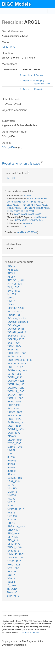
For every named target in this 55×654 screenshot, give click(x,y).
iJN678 (11, 464)
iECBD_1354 (14, 346)
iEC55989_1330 (16, 335)
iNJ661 (11, 505)
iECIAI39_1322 (15, 380)
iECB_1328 (13, 342)
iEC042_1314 (14, 311)
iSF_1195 (12, 536)
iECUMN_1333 (15, 429)
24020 (17, 214)
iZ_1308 (11, 585)
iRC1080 (12, 516)
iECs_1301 (13, 408)
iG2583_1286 (14, 446)
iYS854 (11, 581)
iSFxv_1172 (8, 46)
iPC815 (11, 512)
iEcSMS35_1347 (16, 422)
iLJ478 (10, 484)
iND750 (11, 498)
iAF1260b (12, 269)
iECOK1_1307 (15, 398)
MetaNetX (21, 232)
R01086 (27, 195)
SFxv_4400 (8, 147)
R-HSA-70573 (26, 204)
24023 (38, 214)
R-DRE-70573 (35, 201)
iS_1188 (11, 519)
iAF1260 (11, 266)
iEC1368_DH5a (15, 328)
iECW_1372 (13, 432)
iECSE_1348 (14, 415)
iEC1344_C (13, 314)
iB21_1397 (13, 287)
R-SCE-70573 (13, 207)
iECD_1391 (13, 349)
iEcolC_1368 (14, 401)
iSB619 (11, 522)
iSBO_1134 (13, 529)
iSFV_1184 (13, 540)
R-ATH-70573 (33, 198)
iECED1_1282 (15, 366)
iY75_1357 (13, 568)
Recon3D (12, 592)
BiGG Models (16, 3)
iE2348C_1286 (15, 307)
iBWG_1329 (13, 290)
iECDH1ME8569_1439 (19, 359)
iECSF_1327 (14, 418)
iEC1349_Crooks (16, 318)
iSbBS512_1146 (16, 526)
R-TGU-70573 (13, 210)
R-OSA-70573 (40, 204)
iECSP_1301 (14, 425)
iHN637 (11, 450)
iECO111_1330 (15, 391)
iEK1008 (11, 436)
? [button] (41, 163)
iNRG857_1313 (15, 509)
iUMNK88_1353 (16, 557)
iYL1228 (11, 571)
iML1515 (12, 488)
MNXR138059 (40, 217)
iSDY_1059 (13, 533)
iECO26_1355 (15, 394)
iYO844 (11, 574)
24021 (24, 214)
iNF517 (11, 502)
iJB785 (11, 457)
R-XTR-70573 (27, 210)
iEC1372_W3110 (16, 332)
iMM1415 (12, 491)
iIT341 (10, 453)
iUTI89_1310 (14, 561)
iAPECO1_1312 (16, 280)
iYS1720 (11, 578)
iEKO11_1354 (15, 439)
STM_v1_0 (13, 595)
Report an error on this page (21, 163)
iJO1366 (11, 470)
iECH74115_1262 (17, 370)
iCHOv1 (11, 297)
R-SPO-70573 (28, 207)
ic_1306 (11, 294)
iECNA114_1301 (16, 384)
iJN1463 (11, 460)
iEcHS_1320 (14, 373)
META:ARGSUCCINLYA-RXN (29, 220)
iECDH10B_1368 (16, 353)
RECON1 (12, 588)
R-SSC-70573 (42, 207)
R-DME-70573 (21, 201)
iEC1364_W (13, 325)
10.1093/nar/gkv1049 (30, 632)
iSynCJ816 (13, 550)
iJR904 (11, 474)
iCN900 (11, 304)
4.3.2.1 (22, 226)
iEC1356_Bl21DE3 (17, 321)
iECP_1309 (13, 405)
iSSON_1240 (14, 547)
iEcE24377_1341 (16, 363)
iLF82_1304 (13, 481)
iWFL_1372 (13, 564)
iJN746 (11, 467)
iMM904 (11, 495)
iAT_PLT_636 (14, 283)
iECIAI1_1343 (14, 377)
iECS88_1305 (15, 412)
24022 (31, 214)
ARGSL (11, 178)
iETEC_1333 (14, 443)
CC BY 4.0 (32, 232)
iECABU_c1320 (15, 339)
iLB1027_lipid (14, 477)
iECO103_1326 (15, 387)
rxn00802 (27, 223)
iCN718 (11, 301)
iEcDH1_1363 (15, 356)
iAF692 (11, 273)
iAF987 (11, 276)
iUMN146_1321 (15, 554)
